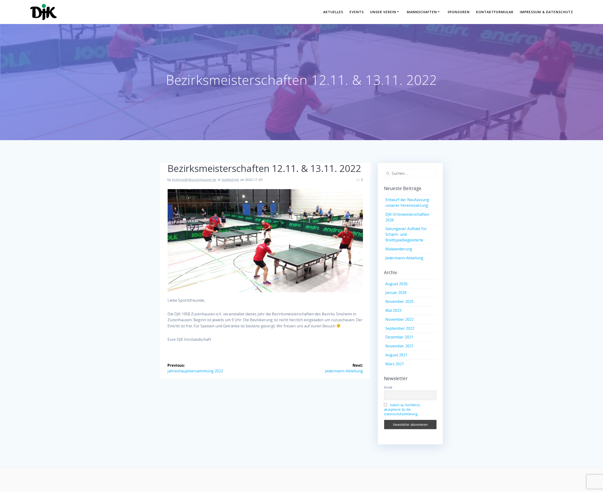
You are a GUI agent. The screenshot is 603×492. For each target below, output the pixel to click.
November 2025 (399, 301)
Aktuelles (333, 12)
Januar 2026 (396, 292)
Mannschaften (422, 12)
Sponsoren (459, 12)
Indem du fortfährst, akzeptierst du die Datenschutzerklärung (402, 409)
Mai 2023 (393, 310)
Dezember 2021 (399, 337)
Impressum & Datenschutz (546, 12)
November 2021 (399, 346)
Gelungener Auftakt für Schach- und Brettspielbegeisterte (406, 234)
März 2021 (394, 363)
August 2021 (396, 355)
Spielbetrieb (230, 179)
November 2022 (399, 319)
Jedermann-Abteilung (404, 257)
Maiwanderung (398, 249)
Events (357, 12)
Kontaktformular (494, 12)
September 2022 (399, 328)
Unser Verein (383, 12)
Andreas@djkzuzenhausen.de (194, 179)
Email (388, 387)
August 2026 (396, 283)
